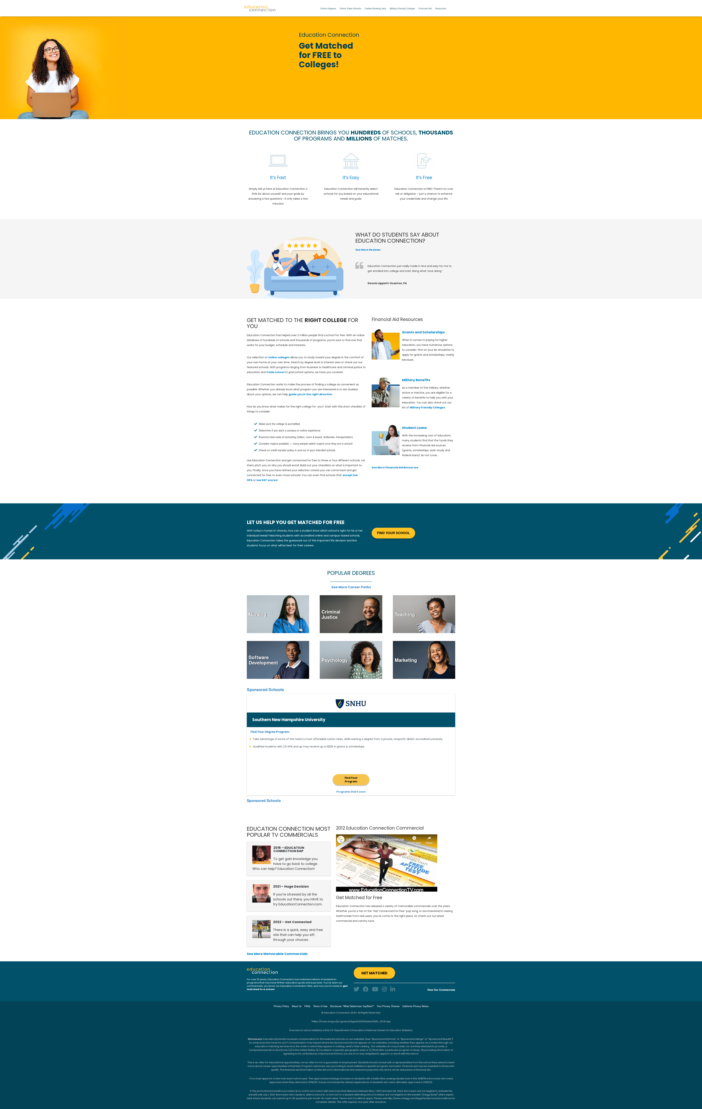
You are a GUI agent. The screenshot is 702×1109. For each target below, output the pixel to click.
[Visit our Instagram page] (384, 989)
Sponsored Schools (265, 689)
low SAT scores (266, 480)
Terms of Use (320, 1006)
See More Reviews (367, 250)
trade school (275, 372)
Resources (440, 8)
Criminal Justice (331, 614)
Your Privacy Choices (388, 1006)
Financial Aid (425, 8)
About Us (297, 1006)
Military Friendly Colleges (402, 8)
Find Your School (393, 532)
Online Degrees (328, 8)
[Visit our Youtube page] (375, 989)
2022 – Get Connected (292, 922)
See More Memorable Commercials (277, 953)
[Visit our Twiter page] (356, 989)
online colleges (278, 357)
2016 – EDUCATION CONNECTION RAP (288, 849)
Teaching (405, 614)
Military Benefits (416, 380)
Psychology (335, 660)
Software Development (263, 660)
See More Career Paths (351, 587)
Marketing (406, 660)
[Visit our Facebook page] (365, 989)
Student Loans (414, 427)
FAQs (307, 1006)
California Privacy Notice (415, 1006)
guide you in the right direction (310, 394)
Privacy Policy (281, 1006)
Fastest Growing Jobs (375, 8)
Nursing (258, 614)
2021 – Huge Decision (291, 886)
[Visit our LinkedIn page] (392, 989)
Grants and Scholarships (423, 332)
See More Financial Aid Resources (395, 467)
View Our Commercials (441, 990)
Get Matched (374, 973)
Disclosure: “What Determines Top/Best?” (352, 1006)
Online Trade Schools (350, 8)
